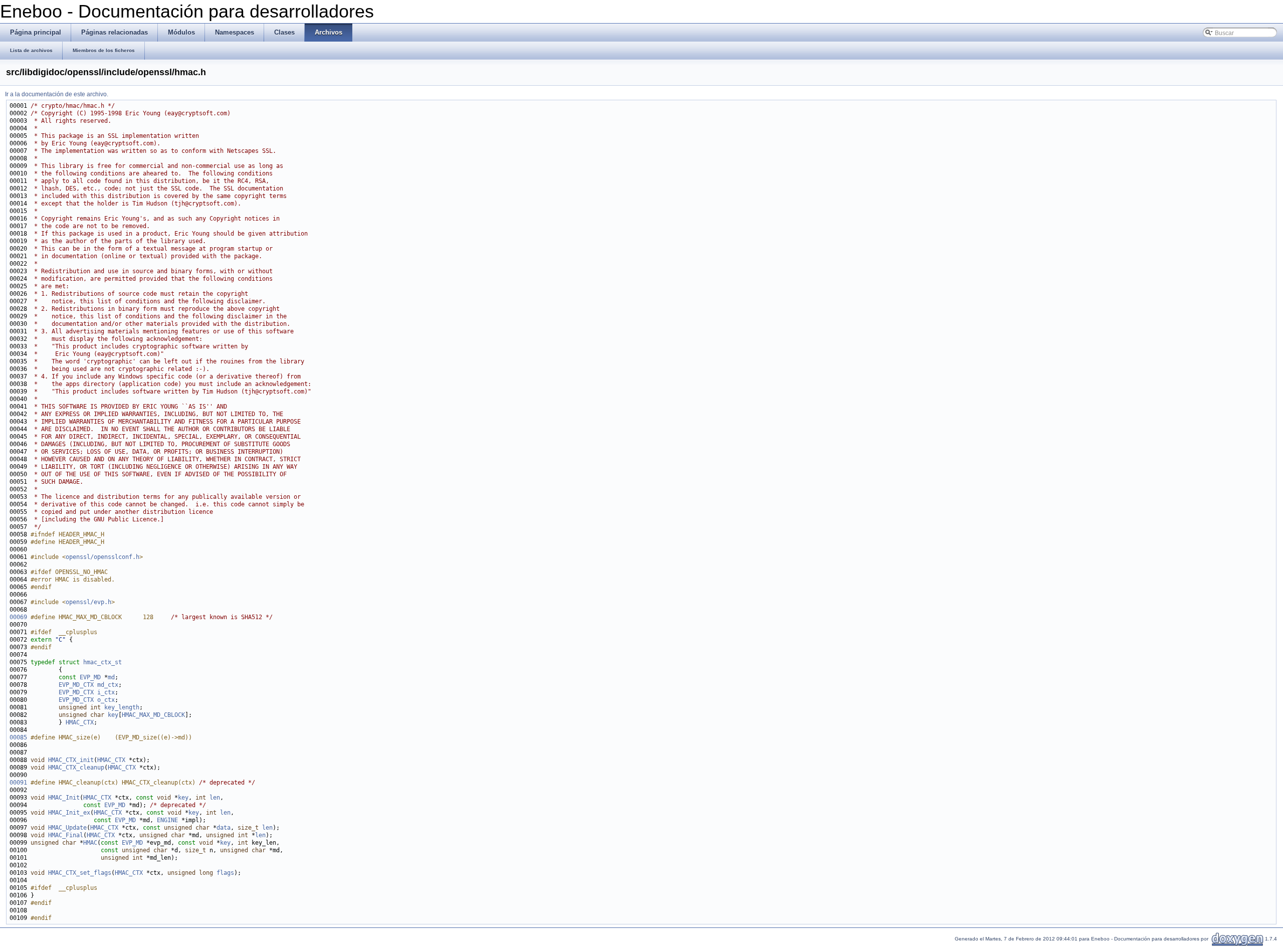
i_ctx (106, 692)
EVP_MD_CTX (76, 684)
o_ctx (106, 699)
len (214, 797)
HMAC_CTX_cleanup (76, 767)
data (224, 827)
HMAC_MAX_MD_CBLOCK (153, 714)
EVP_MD (90, 677)
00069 (18, 617)
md (111, 677)
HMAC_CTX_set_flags (79, 872)
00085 (18, 737)
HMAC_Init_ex (69, 812)
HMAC (90, 842)
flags (225, 872)
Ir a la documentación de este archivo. (56, 94)
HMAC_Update (67, 827)
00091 (18, 782)
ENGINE (167, 820)
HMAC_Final (65, 835)
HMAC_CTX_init (71, 760)
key (113, 714)
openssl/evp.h (88, 602)
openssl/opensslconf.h (102, 556)
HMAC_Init (64, 797)
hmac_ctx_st (102, 662)
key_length (121, 707)
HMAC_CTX (80, 722)
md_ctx (107, 684)
